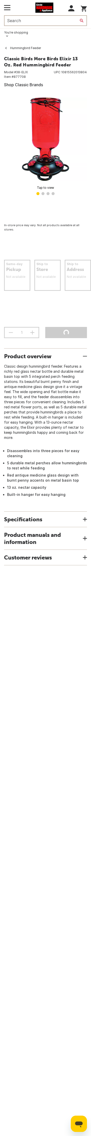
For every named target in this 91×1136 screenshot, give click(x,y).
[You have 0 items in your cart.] (84, 8)
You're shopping (16, 32)
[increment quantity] (32, 332)
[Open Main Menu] (7, 7)
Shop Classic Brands (23, 84)
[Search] (81, 20)
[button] (71, 8)
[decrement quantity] (11, 332)
